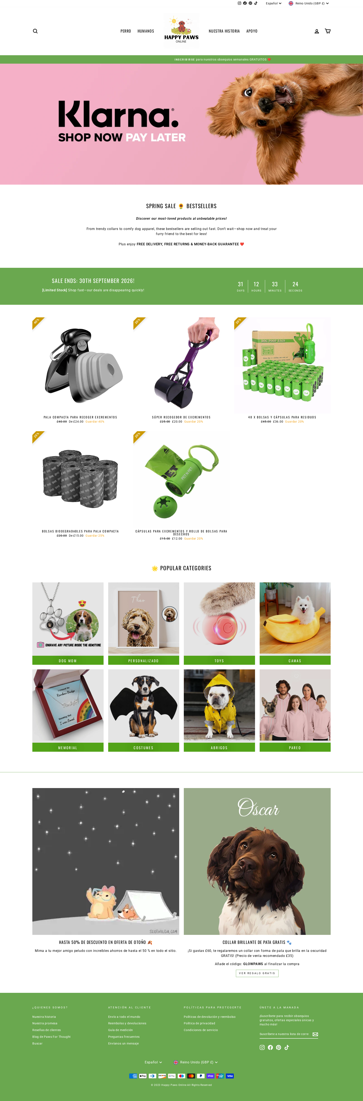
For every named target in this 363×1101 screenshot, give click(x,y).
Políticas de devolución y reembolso (210, 1016)
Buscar (37, 1043)
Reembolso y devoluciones (127, 1023)
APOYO (252, 31)
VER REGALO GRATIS (257, 973)
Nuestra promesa (45, 1023)
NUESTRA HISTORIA (224, 31)
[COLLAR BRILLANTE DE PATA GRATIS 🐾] (257, 861)
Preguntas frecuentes (124, 1036)
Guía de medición (120, 1030)
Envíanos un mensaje (123, 1043)
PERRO (126, 31)
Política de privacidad (199, 1023)
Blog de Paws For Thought (51, 1036)
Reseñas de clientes (46, 1030)
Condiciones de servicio (201, 1030)
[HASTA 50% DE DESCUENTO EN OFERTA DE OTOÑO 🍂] (105, 861)
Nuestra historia (44, 1016)
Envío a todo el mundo (124, 1016)
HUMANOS (146, 31)
